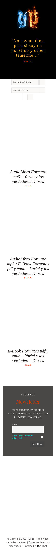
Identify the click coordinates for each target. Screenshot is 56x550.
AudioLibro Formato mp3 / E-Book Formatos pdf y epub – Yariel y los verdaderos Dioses (28, 266)
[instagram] (30, 533)
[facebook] (25, 533)
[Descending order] (42, 82)
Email (15, 424)
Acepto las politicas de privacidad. (22, 437)
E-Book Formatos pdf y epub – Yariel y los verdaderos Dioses (28, 355)
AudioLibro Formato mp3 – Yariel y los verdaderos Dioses (28, 176)
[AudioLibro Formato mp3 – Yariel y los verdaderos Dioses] (28, 110)
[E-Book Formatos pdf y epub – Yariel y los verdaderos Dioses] (28, 289)
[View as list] (30, 97)
